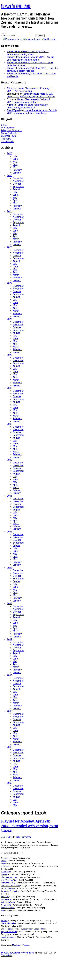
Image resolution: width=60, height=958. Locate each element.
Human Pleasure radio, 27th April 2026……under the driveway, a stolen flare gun (32, 69)
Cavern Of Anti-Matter (10, 891)
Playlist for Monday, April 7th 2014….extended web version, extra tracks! (29, 826)
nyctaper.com (8, 127)
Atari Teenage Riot (8, 880)
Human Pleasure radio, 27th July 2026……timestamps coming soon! (27, 53)
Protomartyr (6, 899)
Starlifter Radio (8, 136)
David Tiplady (14, 110)
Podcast (26, 945)
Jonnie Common (8, 937)
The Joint (6, 138)
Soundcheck (7, 141)
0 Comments (25, 837)
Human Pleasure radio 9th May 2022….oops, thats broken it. (27, 106)
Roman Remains (8, 888)
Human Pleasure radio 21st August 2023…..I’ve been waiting (29, 89)
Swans (4, 863)
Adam (10, 104)
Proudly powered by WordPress (17, 952)
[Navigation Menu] (5, 33)
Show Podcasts (9, 133)
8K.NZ (4, 125)
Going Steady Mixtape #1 (32, 929)
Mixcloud (16, 945)
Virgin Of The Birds (9, 932)
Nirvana (4, 858)
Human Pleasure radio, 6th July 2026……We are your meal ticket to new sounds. (30, 58)
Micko (10, 88)
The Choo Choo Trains (10, 885)
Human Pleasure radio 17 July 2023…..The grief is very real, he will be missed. (31, 95)
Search (4, 35)
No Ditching (6, 905)
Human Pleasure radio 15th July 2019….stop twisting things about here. (32, 112)
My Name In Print (8, 908)
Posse (3, 861)
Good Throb (6, 872)
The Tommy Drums (9, 877)
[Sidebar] (2, 33)
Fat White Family (8, 883)
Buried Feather (7, 929)
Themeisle (6, 955)
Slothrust (5, 897)
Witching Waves (8, 902)
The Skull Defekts (8, 923)
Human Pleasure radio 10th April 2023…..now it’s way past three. (28, 100)
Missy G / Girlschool (11, 130)
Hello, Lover (6, 866)
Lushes (4, 874)
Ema (3, 910)
